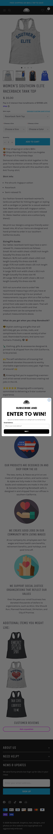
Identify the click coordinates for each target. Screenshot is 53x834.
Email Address (8, 422)
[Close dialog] (49, 400)
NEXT (26, 431)
